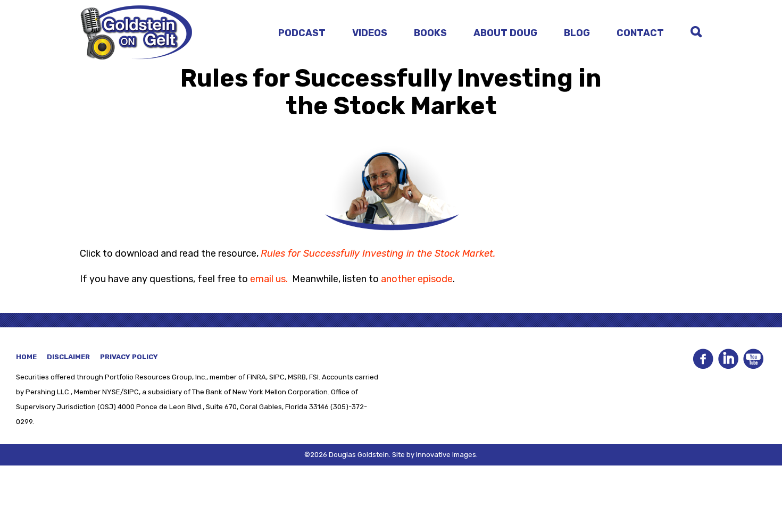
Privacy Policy (129, 357)
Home (26, 357)
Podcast (302, 33)
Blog (577, 33)
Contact (640, 33)
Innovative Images (446, 455)
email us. (269, 279)
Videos (369, 33)
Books (430, 33)
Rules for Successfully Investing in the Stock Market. (378, 253)
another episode (417, 279)
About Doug (505, 33)
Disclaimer (68, 357)
